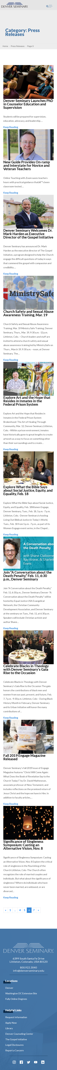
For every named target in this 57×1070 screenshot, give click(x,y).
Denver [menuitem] (9, 987)
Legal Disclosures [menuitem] (14, 1044)
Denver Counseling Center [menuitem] (19, 1033)
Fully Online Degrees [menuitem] (16, 998)
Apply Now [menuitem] (11, 1022)
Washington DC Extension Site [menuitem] (21, 993)
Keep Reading (10, 127)
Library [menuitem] (9, 1028)
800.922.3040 (28, 967)
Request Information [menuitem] (16, 1017)
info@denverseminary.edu (28, 970)
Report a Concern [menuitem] (14, 1050)
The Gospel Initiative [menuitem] (16, 1039)
